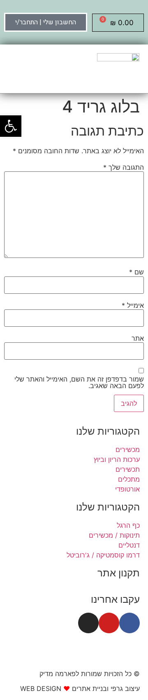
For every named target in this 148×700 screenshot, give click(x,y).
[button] (8, 68)
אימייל (133, 305)
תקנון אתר (118, 573)
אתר (138, 338)
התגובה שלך (123, 167)
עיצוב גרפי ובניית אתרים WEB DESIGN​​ (80, 688)
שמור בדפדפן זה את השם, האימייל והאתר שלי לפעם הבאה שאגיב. (79, 382)
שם (136, 272)
